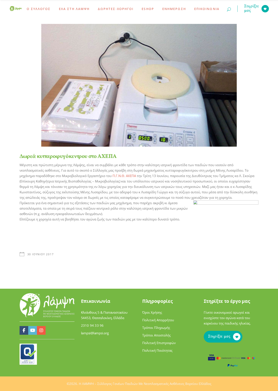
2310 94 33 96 (92, 325)
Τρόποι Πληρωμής (156, 327)
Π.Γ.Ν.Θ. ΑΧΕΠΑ (124, 176)
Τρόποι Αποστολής (156, 335)
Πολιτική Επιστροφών (159, 343)
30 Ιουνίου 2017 (40, 254)
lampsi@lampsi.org (95, 333)
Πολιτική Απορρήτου (158, 320)
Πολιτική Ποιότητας (157, 350)
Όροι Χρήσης (152, 312)
